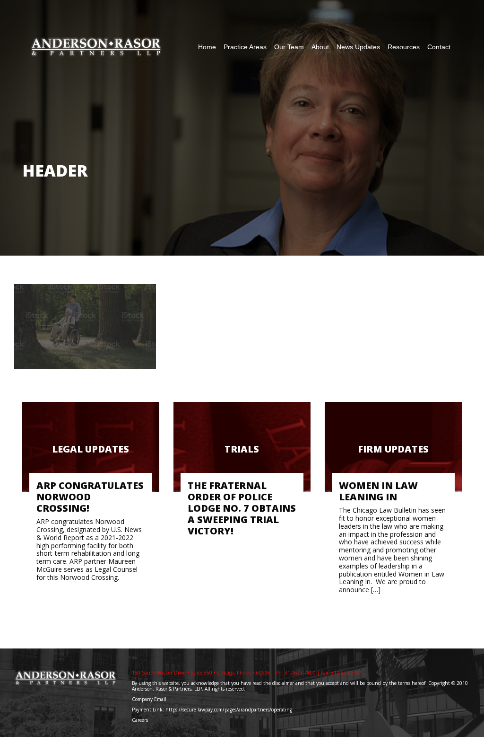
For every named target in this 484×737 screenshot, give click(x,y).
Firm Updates (393, 449)
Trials (242, 449)
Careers (140, 720)
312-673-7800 (300, 672)
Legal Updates (90, 449)
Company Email (149, 699)
